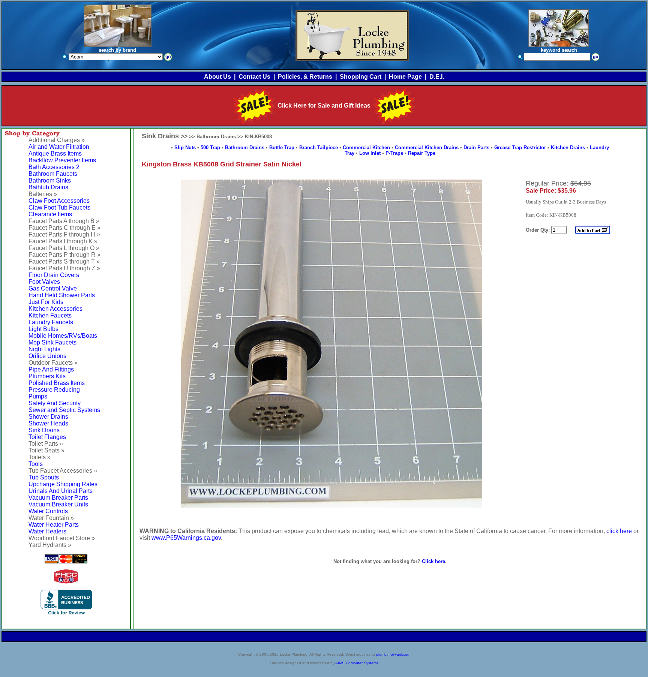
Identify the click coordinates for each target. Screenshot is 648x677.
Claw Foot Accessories (59, 201)
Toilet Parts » (45, 443)
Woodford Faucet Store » (61, 538)
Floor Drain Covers (53, 275)
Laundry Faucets (50, 322)
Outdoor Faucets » (53, 362)
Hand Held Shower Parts (61, 295)
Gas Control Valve (52, 288)
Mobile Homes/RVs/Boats (62, 336)
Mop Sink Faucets (52, 342)
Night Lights (44, 349)
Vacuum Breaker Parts (58, 497)
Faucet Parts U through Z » (64, 268)
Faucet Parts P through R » (64, 255)
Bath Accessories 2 (54, 167)
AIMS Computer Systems (356, 663)
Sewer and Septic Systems (64, 410)
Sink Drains (44, 430)
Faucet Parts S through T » (64, 261)
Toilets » (39, 457)
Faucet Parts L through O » (63, 248)
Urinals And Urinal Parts (60, 491)
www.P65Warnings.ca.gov (186, 538)
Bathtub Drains (48, 187)
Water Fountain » (51, 518)
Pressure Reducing (54, 389)
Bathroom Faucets (52, 174)
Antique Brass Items (55, 153)
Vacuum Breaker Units (58, 504)
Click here (433, 561)
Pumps (37, 396)
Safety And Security (54, 403)
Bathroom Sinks (49, 180)
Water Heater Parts (53, 524)
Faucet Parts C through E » (64, 228)
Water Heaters (47, 531)
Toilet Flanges (47, 437)
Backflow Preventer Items (62, 160)
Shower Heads (48, 423)
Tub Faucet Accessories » (62, 470)
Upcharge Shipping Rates (63, 484)
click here (619, 531)
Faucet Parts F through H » (64, 234)
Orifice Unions (47, 356)
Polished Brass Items (56, 383)
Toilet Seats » (46, 450)
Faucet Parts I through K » (63, 241)
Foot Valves (44, 282)
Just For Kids (45, 302)
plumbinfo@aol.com (393, 654)
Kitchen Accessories (55, 309)
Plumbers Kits (47, 376)
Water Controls (48, 511)
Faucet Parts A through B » (63, 221)
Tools (35, 464)
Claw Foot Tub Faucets (59, 207)
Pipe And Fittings (51, 369)
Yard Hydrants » (49, 545)
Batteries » (42, 194)
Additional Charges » (56, 140)
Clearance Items (50, 214)
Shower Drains (48, 416)
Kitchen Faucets (50, 315)
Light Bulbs (43, 329)
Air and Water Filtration (58, 147)
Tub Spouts (43, 477)
